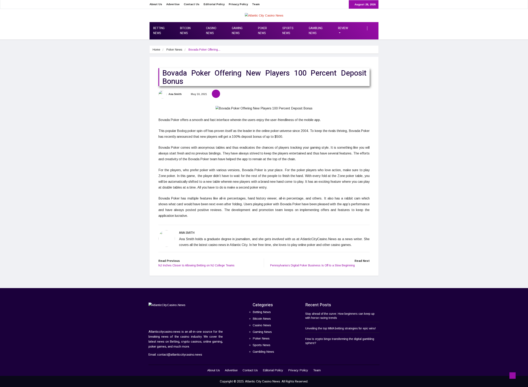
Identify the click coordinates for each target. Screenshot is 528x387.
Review (343, 28)
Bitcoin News (185, 30)
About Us (156, 4)
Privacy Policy (238, 4)
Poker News (262, 30)
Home (156, 49)
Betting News (159, 30)
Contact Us (191, 4)
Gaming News (237, 30)
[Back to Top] (512, 375)
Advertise (173, 4)
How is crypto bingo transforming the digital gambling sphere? (339, 341)
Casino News (211, 30)
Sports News (287, 30)
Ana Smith (175, 94)
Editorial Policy (214, 4)
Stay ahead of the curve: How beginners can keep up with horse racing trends (340, 315)
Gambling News (316, 30)
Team (256, 4)
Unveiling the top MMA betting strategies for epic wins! (340, 328)
